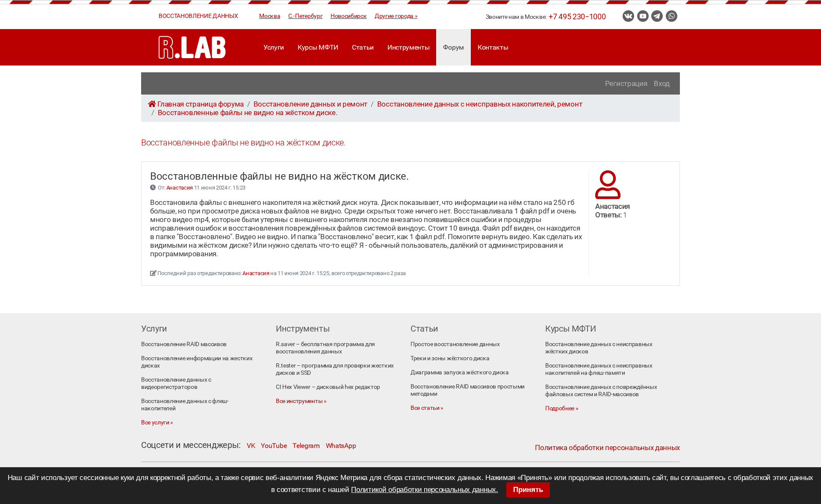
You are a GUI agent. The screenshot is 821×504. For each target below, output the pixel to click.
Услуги (273, 47)
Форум (453, 47)
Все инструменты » (301, 401)
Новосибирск (348, 16)
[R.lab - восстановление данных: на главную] (192, 47)
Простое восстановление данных (455, 344)
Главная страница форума (200, 104)
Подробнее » (561, 408)
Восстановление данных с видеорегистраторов (176, 383)
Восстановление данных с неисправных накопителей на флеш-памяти (599, 369)
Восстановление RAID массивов (184, 344)
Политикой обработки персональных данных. (424, 490)
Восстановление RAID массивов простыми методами (467, 390)
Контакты (493, 47)
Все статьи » (426, 408)
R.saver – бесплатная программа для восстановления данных (325, 348)
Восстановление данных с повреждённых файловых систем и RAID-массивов (601, 390)
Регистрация (626, 83)
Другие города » (396, 16)
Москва (269, 16)
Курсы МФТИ (318, 47)
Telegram (305, 446)
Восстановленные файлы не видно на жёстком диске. (247, 112)
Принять (528, 490)
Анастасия (179, 187)
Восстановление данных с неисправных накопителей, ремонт (479, 104)
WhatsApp (341, 446)
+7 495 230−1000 (577, 16)
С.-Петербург (305, 16)
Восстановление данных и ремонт (310, 104)
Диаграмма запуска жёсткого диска (459, 372)
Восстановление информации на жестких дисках (196, 362)
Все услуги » (157, 422)
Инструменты (408, 47)
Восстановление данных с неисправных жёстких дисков (599, 348)
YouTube (273, 446)
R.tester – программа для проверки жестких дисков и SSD (335, 369)
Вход (662, 83)
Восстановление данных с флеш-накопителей (185, 404)
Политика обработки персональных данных (607, 447)
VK (251, 446)
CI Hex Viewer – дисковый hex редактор (328, 387)
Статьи (363, 47)
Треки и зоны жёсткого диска (449, 358)
